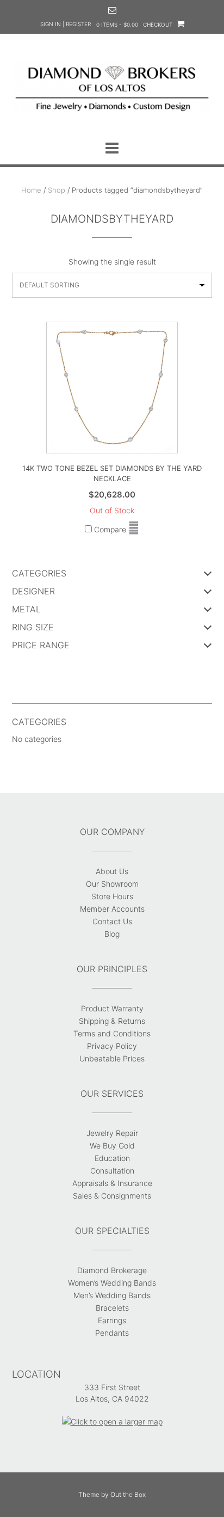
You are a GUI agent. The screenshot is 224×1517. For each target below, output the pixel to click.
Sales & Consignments (112, 1195)
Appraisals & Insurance (112, 1183)
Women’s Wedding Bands (112, 1282)
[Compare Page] (133, 529)
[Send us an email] (112, 10)
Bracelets (112, 1307)
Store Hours (112, 896)
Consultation (112, 1170)
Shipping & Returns (112, 1020)
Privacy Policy (112, 1046)
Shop (56, 190)
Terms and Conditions (112, 1033)
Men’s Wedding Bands (112, 1295)
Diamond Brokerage (112, 1270)
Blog (112, 933)
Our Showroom (112, 883)
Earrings (112, 1320)
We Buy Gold (112, 1145)
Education (112, 1158)
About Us (112, 871)
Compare (109, 529)
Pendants (112, 1332)
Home (31, 190)
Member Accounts (112, 908)
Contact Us (112, 921)
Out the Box (128, 1494)
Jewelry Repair (112, 1133)
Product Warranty (112, 1008)
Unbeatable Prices (112, 1058)
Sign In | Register (65, 24)
